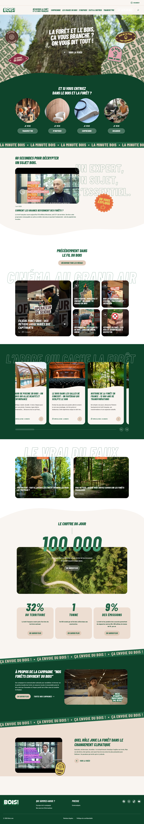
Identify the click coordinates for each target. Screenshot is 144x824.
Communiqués (76, 805)
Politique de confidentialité (85, 818)
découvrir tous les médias (72, 263)
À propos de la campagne (43, 805)
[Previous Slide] (121, 429)
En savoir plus (72, 568)
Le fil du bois (126, 10)
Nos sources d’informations (44, 808)
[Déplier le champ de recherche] (138, 10)
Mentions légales (68, 818)
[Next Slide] (127, 429)
